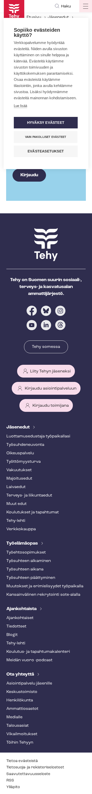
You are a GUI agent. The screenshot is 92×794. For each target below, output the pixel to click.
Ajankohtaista (22, 609)
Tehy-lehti (15, 521)
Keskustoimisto (21, 692)
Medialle (14, 717)
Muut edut (16, 504)
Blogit (12, 635)
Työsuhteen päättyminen (30, 578)
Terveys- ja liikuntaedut (29, 495)
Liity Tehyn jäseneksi (50, 371)
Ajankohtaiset (19, 618)
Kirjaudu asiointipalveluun (50, 389)
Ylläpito (13, 787)
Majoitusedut (19, 479)
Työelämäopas (22, 543)
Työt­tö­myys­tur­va (23, 462)
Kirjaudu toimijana (50, 406)
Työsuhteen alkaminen (28, 561)
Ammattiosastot (22, 709)
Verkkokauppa (21, 529)
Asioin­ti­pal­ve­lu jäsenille (29, 683)
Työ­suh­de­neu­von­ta (25, 445)
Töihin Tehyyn (19, 743)
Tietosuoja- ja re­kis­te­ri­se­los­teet (35, 767)
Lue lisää (20, 106)
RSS (10, 780)
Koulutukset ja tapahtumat (32, 512)
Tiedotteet (16, 626)
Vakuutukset (19, 470)
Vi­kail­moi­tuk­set (21, 734)
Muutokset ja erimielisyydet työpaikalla (44, 586)
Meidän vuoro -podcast (29, 660)
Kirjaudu (29, 175)
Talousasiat (17, 726)
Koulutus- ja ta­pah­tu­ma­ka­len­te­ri (38, 652)
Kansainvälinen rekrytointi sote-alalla (43, 595)
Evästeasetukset (46, 151)
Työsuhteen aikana (24, 569)
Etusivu (34, 17)
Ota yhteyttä (20, 674)
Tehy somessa (46, 347)
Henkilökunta (19, 700)
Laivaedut (16, 487)
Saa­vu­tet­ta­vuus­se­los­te (28, 774)
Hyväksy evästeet (45, 123)
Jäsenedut (58, 17)
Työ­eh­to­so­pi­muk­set (26, 552)
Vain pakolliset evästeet (45, 136)
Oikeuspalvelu (20, 453)
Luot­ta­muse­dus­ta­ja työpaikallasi (38, 436)
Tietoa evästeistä (22, 761)
